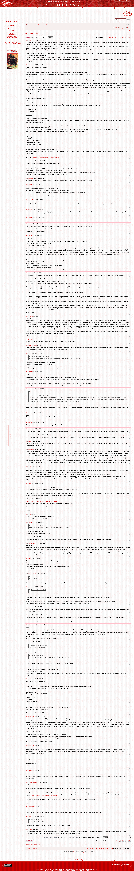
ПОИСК (12, 33)
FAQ (116, 28)
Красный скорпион (33, 782)
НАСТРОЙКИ (12, 34)
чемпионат (19, 7)
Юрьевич (30, 607)
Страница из (112, 37)
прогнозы (100, 7)
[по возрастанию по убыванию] (100, 837)
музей (123, 7)
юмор (117, 7)
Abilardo (30, 466)
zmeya (30, 223)
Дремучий (31, 339)
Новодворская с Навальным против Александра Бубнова (41, 501)
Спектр (30, 209)
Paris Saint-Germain (33, 757)
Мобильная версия (126, 24)
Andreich (30, 199)
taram (29, 558)
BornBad (30, 178)
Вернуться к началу (129, 62)
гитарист (30, 829)
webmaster (127, 864)
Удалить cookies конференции (105, 848)
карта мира (56, 7)
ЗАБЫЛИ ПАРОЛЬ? (12, 37)
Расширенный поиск (125, 21)
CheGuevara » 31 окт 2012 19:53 (39, 645)
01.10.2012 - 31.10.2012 (33, 34)
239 (129, 37)
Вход (128, 28)
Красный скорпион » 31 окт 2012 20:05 (41, 356)
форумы (91, 7)
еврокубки (36, 7)
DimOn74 (30, 522)
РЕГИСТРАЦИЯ (12, 36)
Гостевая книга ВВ (43, 25)
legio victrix (31, 770)
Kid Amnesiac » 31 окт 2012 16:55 (39, 392)
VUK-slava (31, 279)
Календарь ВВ (127, 30)
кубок (27, 7)
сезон (11, 7)
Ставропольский (32, 345)
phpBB (74, 851)
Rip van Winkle (32, 574)
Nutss (29, 441)
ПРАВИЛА (12, 32)
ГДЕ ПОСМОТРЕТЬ (12, 28)
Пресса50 (30, 388)
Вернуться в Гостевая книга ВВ (34, 844)
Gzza (29, 499)
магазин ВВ (68, 7)
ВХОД (12, 30)
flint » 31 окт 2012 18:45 (37, 819)
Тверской (30, 64)
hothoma (30, 184)
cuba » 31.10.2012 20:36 (37, 577)
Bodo (29, 642)
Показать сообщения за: (50, 837)
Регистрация (122, 28)
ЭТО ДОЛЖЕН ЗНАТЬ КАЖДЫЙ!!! (12, 24)
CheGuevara (31, 543)
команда (46, 7)
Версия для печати (129, 24)
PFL (29, 412)
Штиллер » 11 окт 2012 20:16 (38, 589)
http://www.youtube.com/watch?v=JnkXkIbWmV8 (46, 157)
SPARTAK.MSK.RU (47, 869)
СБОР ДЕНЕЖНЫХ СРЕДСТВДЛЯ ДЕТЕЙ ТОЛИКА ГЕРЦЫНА (12, 43)
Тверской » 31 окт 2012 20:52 (38, 525)
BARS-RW (31, 161)
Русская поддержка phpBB (78, 852)
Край (29, 353)
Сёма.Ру (128, 865)
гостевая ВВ (80, 7)
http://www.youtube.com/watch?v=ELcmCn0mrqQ (44, 795)
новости (4, 7)
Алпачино (30, 40)
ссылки (130, 7)
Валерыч (30, 316)
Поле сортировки (73, 837)
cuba (29, 667)
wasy (29, 514)
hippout (30, 272)
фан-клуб (109, 7)
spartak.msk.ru (88, 869)
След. (128, 837)
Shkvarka (30, 816)
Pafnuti (30, 483)
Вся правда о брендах (78, 859)
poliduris (30, 422)
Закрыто (27, 36)
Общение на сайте (32, 25)
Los (29, 428)
